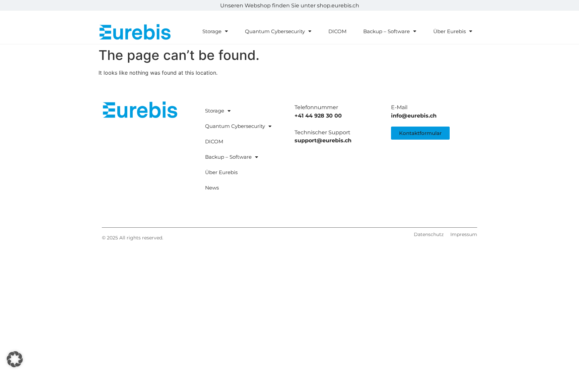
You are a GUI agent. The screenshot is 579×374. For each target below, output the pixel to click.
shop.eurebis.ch (338, 5)
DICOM (337, 31)
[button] (14, 359)
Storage (211, 31)
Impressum (463, 234)
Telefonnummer (316, 107)
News (212, 187)
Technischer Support (322, 132)
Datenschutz (429, 234)
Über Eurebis (449, 31)
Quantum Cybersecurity (275, 31)
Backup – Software (386, 31)
